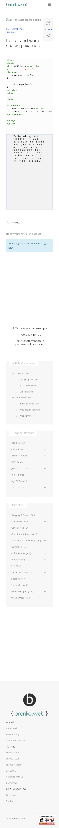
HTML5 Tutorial (19, 455)
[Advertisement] (29, 285)
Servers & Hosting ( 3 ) (22, 572)
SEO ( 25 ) (16, 566)
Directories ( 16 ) (19, 521)
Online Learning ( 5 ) (21, 553)
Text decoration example (30, 328)
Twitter (9, 801)
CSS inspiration (27, 391)
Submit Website (13, 764)
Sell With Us (12, 770)
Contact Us (11, 782)
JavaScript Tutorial (20, 468)
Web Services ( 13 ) (20, 597)
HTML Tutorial (18, 442)
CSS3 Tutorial (18, 462)
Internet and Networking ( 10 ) (26, 540)
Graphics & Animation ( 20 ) (24, 534)
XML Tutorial (17, 487)
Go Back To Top (30, 334)
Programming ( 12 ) (20, 559)
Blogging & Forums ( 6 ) (23, 515)
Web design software (30, 409)
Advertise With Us (14, 776)
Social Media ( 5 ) (19, 585)
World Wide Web (24, 397)
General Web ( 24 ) (20, 527)
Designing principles (29, 379)
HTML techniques (28, 385)
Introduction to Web (29, 403)
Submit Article (13, 752)
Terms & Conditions (16, 740)
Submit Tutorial (13, 758)
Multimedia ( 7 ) (19, 546)
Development (22, 373)
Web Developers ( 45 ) (22, 591)
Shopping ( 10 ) (18, 578)
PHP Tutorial (17, 474)
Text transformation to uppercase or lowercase (28, 342)
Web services (26, 415)
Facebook (11, 795)
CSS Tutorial (17, 449)
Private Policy (12, 734)
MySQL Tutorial (19, 481)
